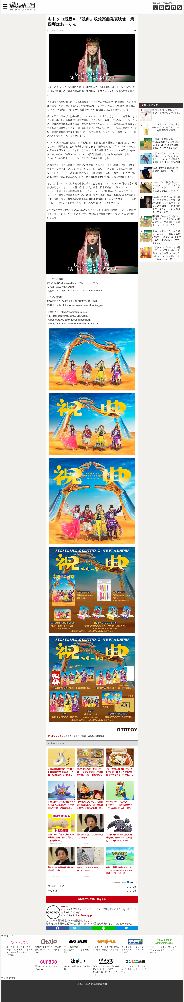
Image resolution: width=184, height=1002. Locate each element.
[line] (103, 928)
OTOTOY (131, 30)
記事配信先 (9, 978)
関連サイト (9, 936)
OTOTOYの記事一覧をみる (92, 899)
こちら (88, 920)
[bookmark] (126, 928)
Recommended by (119, 882)
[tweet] (74, 928)
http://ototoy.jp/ (84, 915)
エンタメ (52, 891)
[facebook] (57, 928)
